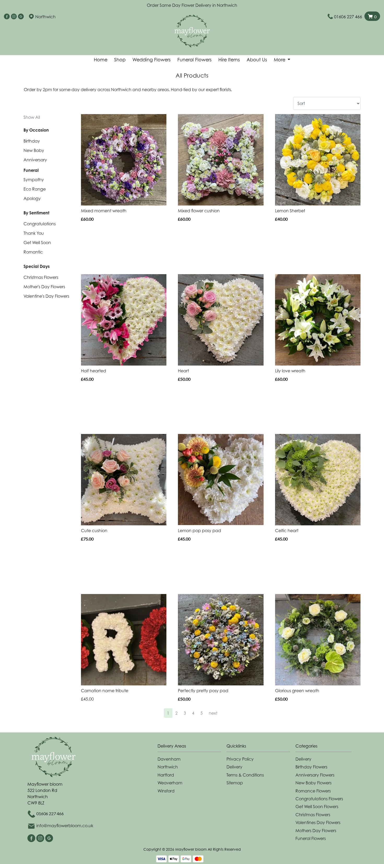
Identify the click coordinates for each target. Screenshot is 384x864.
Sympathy (34, 179)
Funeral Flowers (194, 59)
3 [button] (185, 713)
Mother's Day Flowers (44, 286)
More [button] (280, 59)
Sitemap (234, 782)
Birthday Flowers (311, 766)
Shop (120, 59)
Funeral (31, 170)
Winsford (166, 791)
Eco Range (35, 189)
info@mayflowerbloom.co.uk (64, 825)
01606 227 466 (348, 16)
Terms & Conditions (245, 775)
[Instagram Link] (14, 16)
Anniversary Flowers (314, 775)
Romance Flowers (313, 791)
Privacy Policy (240, 759)
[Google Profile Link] (21, 16)
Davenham (169, 759)
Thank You (34, 233)
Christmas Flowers (41, 277)
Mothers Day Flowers (315, 830)
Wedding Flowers (151, 59)
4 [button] (193, 713)
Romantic (33, 252)
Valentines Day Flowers (317, 822)
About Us (257, 59)
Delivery (234, 766)
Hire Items (229, 59)
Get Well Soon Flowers (316, 806)
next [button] (213, 713)
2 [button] (176, 713)
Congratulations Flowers (319, 798)
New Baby (34, 150)
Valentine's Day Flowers (46, 296)
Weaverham (170, 782)
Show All (32, 117)
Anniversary (35, 159)
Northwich (168, 766)
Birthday (32, 141)
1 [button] (168, 713)
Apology (32, 198)
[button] (192, 747)
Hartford (166, 775)
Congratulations (40, 223)
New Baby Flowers (313, 782)
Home (100, 59)
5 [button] (201, 713)
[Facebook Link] (7, 16)
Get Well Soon (37, 242)
